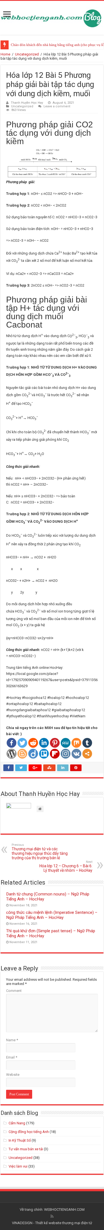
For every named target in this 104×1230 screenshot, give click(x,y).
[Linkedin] (44, 743)
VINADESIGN (22, 1223)
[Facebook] (11, 743)
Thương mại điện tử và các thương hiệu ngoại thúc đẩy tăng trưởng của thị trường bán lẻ (40, 851)
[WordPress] (11, 754)
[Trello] (44, 754)
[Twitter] (22, 743)
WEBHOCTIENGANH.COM (64, 1209)
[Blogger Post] (22, 754)
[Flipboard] (55, 754)
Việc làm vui (18, 1166)
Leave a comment (57, 106)
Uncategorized (27, 54)
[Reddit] (33, 743)
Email (11, 1057)
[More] (87, 754)
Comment (14, 991)
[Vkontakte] (76, 754)
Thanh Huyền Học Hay (27, 103)
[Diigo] (33, 754)
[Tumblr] (87, 743)
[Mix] (76, 743)
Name (12, 1040)
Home (5, 54)
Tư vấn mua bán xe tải (26, 1149)
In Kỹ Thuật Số (20, 1140)
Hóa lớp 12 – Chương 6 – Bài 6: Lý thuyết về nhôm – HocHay (65, 866)
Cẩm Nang (17, 1123)
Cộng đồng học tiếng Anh (29, 1132)
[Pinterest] (55, 743)
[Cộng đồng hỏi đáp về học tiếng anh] (52, 17)
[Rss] (52, 1216)
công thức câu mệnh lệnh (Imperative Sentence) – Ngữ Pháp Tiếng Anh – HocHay (51, 915)
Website (12, 1074)
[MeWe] (65, 743)
